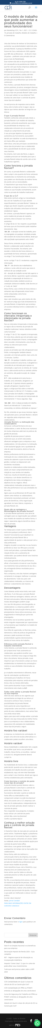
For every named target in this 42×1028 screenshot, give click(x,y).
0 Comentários (9, 35)
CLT (30, 30)
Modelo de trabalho (29, 33)
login (21, 922)
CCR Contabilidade (11, 982)
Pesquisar (33, 935)
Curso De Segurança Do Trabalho (16, 994)
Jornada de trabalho (14, 33)
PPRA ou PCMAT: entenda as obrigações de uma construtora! (20, 997)
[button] (37, 1023)
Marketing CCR (12, 30)
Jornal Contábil (14, 901)
